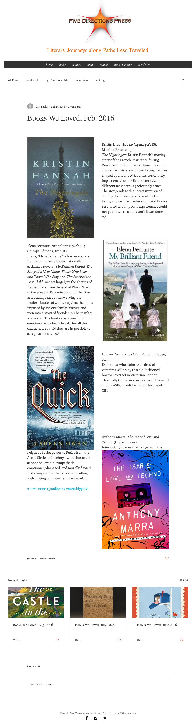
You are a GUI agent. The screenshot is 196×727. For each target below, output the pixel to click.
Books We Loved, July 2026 (94, 624)
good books (33, 80)
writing (100, 80)
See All (184, 579)
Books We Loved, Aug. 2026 (33, 624)
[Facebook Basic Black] (87, 718)
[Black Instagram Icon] (96, 718)
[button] (183, 80)
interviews (81, 80)
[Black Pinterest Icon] (105, 718)
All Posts (13, 80)
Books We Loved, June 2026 (157, 624)
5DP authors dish (57, 80)
